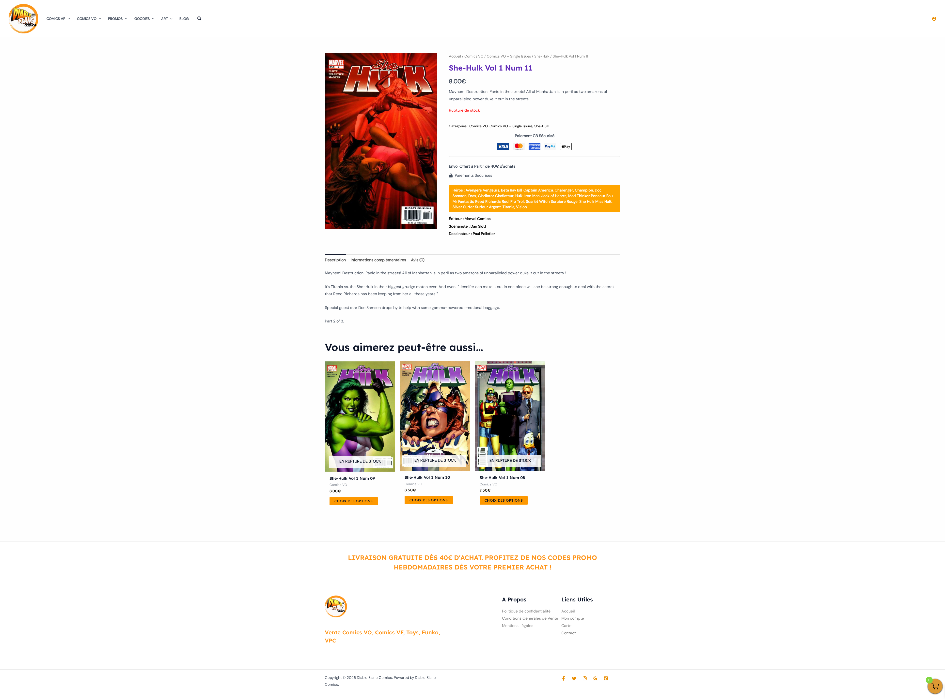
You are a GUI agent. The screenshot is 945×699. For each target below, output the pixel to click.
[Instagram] (585, 678)
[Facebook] (563, 678)
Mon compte (572, 618)
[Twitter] (574, 678)
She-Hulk (541, 56)
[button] (67, 18)
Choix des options (353, 501)
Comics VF (56, 18)
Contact (568, 633)
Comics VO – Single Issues (509, 56)
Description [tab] (335, 259)
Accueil (455, 56)
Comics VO (86, 18)
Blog (184, 18)
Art (164, 18)
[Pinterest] (606, 678)
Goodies (142, 18)
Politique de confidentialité (526, 611)
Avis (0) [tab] (418, 259)
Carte (566, 625)
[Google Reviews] (595, 678)
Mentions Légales (517, 625)
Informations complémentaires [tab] (378, 259)
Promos (115, 18)
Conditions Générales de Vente (530, 618)
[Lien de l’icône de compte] (934, 18)
